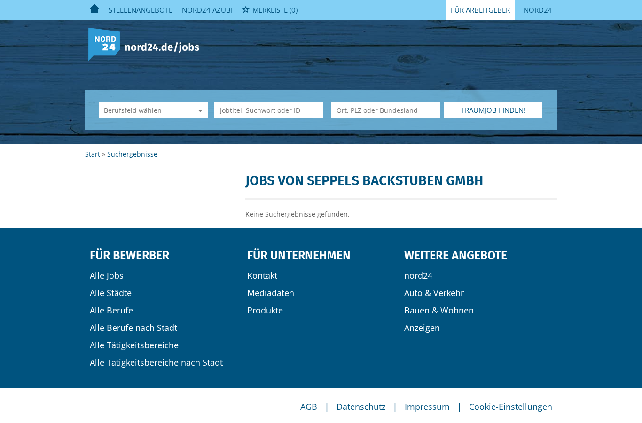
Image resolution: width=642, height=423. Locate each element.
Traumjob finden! (493, 110)
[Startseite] (147, 43)
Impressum (427, 406)
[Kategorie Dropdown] (198, 110)
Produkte (265, 310)
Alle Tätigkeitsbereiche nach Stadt (156, 362)
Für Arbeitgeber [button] (480, 10)
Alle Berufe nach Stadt (133, 327)
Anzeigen (422, 327)
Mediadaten (270, 292)
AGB (308, 406)
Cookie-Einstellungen (510, 406)
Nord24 (538, 10)
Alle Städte (111, 292)
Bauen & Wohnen (439, 310)
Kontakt (262, 275)
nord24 (418, 275)
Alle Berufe (111, 310)
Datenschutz (361, 406)
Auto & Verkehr (434, 292)
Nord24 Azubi (207, 10)
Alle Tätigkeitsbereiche (134, 345)
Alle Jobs (107, 275)
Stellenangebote (140, 10)
